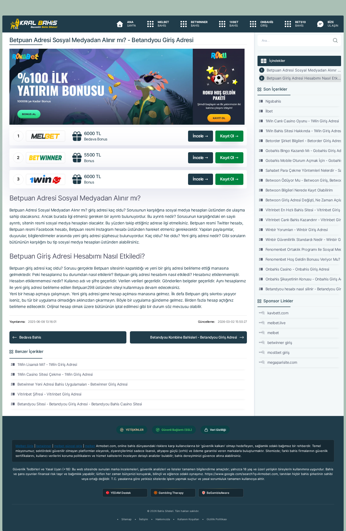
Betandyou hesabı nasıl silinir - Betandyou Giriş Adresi (303, 289)
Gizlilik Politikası (217, 519)
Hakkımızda (163, 519)
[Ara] (335, 40)
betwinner (43, 446)
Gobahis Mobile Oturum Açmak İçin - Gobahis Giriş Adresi (303, 160)
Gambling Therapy (171, 493)
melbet (273, 332)
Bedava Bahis (30, 337)
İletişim (143, 519)
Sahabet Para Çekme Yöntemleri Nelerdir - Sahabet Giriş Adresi (303, 170)
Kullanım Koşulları (188, 519)
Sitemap (126, 519)
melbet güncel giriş (68, 446)
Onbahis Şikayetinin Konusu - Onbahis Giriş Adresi (303, 279)
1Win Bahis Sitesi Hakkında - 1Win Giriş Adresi (303, 130)
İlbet (269, 111)
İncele (198, 136)
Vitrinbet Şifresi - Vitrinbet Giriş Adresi (49, 394)
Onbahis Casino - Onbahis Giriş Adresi (297, 269)
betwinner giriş (279, 342)
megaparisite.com (282, 362)
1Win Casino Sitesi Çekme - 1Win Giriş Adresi (55, 374)
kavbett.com (278, 313)
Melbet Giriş (24, 446)
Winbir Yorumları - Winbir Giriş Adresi (297, 229)
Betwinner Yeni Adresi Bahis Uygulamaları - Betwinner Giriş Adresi (72, 384)
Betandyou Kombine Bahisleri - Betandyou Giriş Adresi (193, 337)
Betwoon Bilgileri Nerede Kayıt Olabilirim (299, 190)
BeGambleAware (218, 493)
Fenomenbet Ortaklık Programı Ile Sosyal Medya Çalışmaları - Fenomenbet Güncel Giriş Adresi (303, 249)
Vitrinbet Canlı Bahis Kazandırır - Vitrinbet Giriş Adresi (303, 219)
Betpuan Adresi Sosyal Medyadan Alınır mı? (304, 70)
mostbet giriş (278, 352)
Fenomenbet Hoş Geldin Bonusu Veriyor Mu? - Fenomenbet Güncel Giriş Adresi (303, 259)
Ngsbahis (273, 101)
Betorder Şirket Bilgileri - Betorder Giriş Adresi (303, 140)
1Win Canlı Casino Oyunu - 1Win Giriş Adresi (302, 121)
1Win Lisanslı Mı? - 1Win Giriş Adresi (47, 364)
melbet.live (276, 322)
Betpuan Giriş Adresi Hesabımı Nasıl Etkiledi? (304, 78)
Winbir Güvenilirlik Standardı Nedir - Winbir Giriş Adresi (303, 239)
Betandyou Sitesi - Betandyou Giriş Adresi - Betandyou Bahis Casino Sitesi (79, 404)
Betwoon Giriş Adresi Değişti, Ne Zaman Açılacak (303, 200)
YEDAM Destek (121, 493)
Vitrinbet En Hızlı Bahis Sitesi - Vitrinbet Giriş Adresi (303, 210)
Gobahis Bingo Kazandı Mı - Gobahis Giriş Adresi (303, 150)
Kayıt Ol (227, 136)
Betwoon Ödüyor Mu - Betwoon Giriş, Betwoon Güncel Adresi (303, 180)
